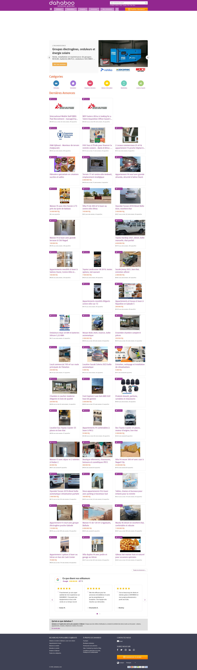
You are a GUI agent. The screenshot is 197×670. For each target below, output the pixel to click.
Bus (134, 5)
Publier (137, 9)
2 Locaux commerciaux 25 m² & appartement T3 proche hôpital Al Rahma (129, 148)
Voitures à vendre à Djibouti (57, 641)
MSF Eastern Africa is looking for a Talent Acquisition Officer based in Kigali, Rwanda (97, 119)
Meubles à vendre (54, 648)
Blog (99, 648)
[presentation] (49, 57)
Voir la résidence (59, 68)
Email (121, 641)
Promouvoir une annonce (90, 645)
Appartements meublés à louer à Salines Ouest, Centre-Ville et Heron (64, 272)
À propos (85, 641)
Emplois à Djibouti (54, 650)
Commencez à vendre (133, 657)
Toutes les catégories (55, 653)
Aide (84, 648)
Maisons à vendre (54, 645)
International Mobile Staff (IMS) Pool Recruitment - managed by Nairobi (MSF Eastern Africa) (63, 119)
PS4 (128, 5)
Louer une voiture (70, 641)
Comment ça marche (92, 648)
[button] (97, 613)
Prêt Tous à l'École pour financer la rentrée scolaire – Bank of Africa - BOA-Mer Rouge (97, 148)
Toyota (125, 5)
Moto (120, 5)
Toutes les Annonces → (139, 570)
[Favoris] (117, 9)
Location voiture (114, 5)
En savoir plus (56, 628)
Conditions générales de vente (91, 650)
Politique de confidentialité (90, 652)
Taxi (131, 5)
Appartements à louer (55, 643)
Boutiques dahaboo (88, 643)
